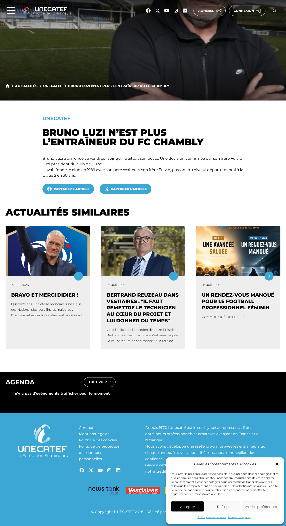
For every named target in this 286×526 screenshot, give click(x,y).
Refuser (223, 506)
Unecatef (52, 86)
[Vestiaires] (143, 491)
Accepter (187, 506)
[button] (277, 464)
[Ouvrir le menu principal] (11, 11)
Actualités (26, 86)
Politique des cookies (212, 517)
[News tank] (104, 491)
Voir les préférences (261, 506)
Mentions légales (239, 517)
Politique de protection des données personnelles (99, 452)
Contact (86, 427)
